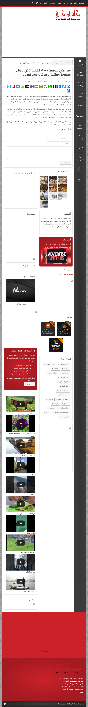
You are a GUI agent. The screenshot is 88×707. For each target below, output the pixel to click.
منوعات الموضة (64, 390)
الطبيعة (66, 368)
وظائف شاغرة (64, 408)
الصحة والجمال (64, 395)
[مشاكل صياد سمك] (20, 581)
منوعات (56, 404)
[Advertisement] (27, 35)
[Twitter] (36, 2)
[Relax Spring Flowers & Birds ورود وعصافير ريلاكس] (20, 423)
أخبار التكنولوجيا (64, 382)
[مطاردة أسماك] (20, 523)
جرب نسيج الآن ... (44, 651)
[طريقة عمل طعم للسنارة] (20, 504)
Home (67, 63)
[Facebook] (32, 2)
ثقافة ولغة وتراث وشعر (61, 412)
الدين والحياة (50, 364)
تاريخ (47, 412)
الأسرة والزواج (64, 364)
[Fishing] (20, 484)
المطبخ (66, 404)
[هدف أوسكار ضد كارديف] (20, 542)
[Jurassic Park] (20, 465)
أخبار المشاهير (64, 386)
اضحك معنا (65, 373)
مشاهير (52, 408)
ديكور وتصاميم (64, 377)
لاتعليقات (27, 81)
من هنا (28, 384)
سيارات (57, 63)
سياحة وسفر (52, 373)
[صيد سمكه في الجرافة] (20, 445)
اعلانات (56, 368)
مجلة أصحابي (64, 81)
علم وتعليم (65, 417)
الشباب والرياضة (63, 399)
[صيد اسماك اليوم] (20, 562)
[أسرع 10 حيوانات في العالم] (20, 404)
